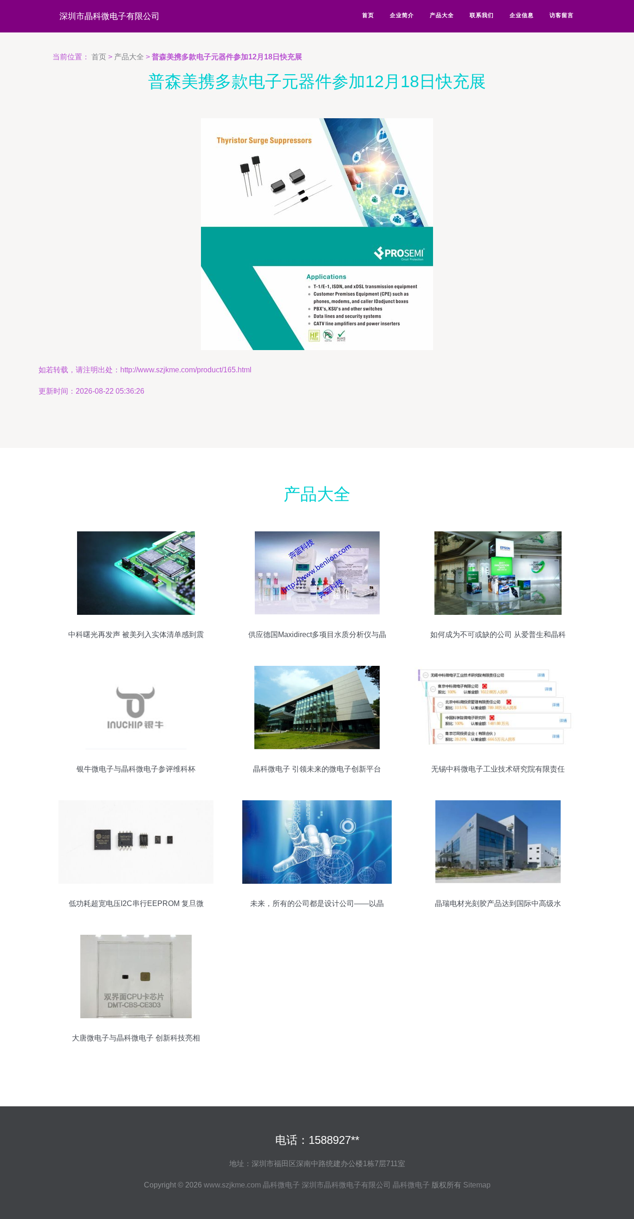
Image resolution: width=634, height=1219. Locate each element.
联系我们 (482, 15)
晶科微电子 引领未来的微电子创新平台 (317, 769)
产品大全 (442, 15)
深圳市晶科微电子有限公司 (109, 16)
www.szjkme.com (232, 1185)
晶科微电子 (281, 1185)
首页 (368, 15)
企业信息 (522, 15)
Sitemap (477, 1185)
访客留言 (562, 15)
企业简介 (402, 15)
